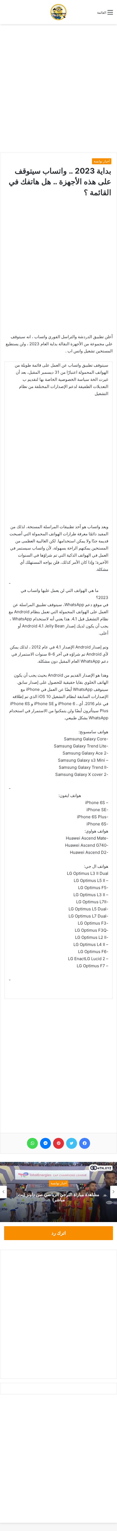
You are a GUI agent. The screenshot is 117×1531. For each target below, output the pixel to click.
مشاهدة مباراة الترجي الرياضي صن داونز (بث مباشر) (58, 1197)
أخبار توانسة (102, 161)
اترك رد (58, 1233)
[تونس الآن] (58, 12)
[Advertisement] (58, 88)
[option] (58, 1192)
